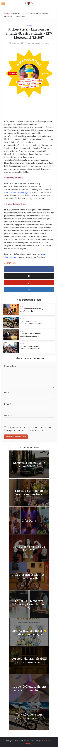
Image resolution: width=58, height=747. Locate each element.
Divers (29, 25)
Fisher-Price (10, 263)
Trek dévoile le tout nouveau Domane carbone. (31, 322)
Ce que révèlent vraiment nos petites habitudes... (29, 688)
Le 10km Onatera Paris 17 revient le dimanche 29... (31, 347)
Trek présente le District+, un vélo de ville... (31, 310)
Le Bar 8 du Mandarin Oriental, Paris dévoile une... (29, 604)
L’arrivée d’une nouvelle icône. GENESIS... (29, 464)
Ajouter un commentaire (38, 43)
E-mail (7, 404)
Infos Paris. (29, 520)
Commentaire (10, 366)
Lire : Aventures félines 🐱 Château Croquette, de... (29, 632)
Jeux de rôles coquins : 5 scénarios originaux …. (30, 334)
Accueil (7, 13)
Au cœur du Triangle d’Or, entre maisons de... (29, 660)
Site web (8, 415)
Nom (7, 392)
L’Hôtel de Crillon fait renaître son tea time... (29, 492)
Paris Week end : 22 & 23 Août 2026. (29, 548)
